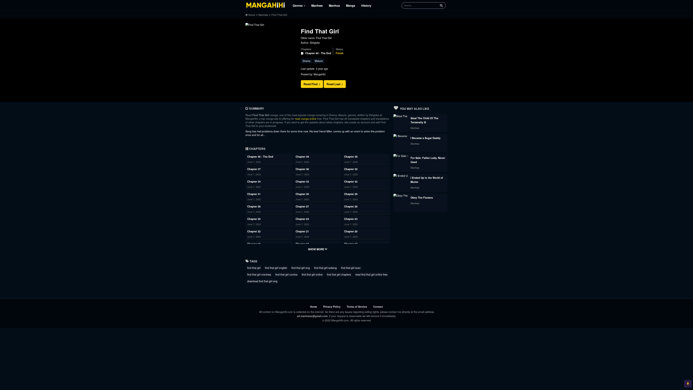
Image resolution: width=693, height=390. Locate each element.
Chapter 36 (302, 169)
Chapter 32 (351, 181)
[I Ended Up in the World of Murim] (400, 175)
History (366, 5)
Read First (311, 84)
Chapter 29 (351, 194)
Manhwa (317, 5)
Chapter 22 (254, 231)
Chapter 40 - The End (318, 53)
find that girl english (276, 268)
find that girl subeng (325, 268)
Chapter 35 (351, 169)
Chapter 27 (302, 206)
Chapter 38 (351, 156)
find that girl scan (351, 268)
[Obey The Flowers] (400, 195)
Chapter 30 (302, 194)
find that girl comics (286, 274)
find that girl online (312, 274)
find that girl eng (300, 268)
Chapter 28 (254, 206)
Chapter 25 (254, 219)
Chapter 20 (351, 231)
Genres (298, 5)
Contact (378, 306)
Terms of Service (357, 306)
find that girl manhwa (259, 274)
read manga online (305, 118)
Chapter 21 (302, 231)
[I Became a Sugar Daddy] (400, 136)
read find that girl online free (371, 274)
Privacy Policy (332, 306)
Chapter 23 (351, 219)
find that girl (254, 268)
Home (313, 306)
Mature (319, 61)
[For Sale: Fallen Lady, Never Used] (400, 156)
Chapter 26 (351, 206)
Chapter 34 (254, 181)
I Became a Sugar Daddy (426, 138)
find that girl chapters (339, 274)
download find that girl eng (262, 281)
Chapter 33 (302, 181)
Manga (350, 5)
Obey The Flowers (422, 197)
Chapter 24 (302, 219)
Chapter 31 (254, 194)
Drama (306, 61)
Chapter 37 (254, 169)
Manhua (334, 5)
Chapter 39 (302, 156)
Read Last (333, 84)
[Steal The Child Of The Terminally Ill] (400, 116)
